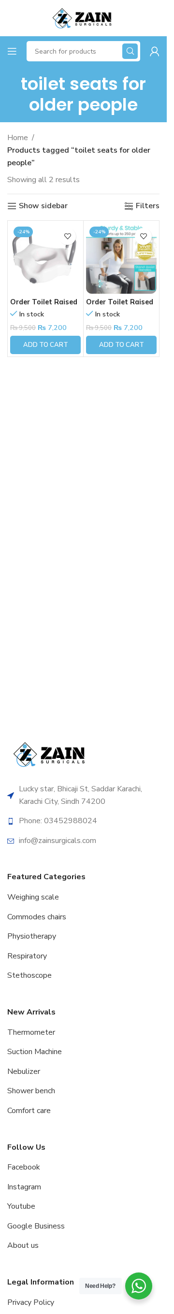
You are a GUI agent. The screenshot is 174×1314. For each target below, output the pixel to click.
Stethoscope (29, 975)
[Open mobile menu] (12, 51)
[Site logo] (83, 17)
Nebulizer (23, 1071)
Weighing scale (33, 897)
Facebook (23, 1167)
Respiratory (27, 956)
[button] (45, 345)
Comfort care (29, 1110)
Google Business (36, 1226)
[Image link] (50, 753)
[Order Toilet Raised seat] (45, 258)
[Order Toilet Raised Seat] (121, 258)
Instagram (24, 1187)
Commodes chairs (36, 917)
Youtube (21, 1206)
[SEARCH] (130, 51)
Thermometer (31, 1032)
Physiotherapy (31, 936)
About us (23, 1245)
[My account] (154, 51)
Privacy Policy (30, 1302)
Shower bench (31, 1090)
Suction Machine (34, 1051)
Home (17, 137)
